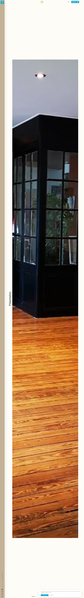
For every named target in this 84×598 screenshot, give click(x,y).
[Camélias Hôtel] (51, 1)
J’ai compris (44, 595)
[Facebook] (2, 596)
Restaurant (33, 596)
